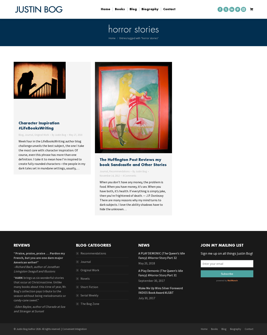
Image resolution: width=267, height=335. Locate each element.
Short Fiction (89, 287)
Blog (21, 135)
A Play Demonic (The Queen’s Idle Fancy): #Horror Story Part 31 (160, 273)
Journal (29, 135)
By (59, 135)
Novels (85, 278)
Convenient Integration (74, 329)
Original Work (41, 135)
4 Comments (129, 175)
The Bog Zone (90, 304)
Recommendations (119, 171)
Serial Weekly (89, 295)
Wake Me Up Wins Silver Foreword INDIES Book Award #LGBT (160, 290)
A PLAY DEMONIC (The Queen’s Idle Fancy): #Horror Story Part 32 (161, 255)
